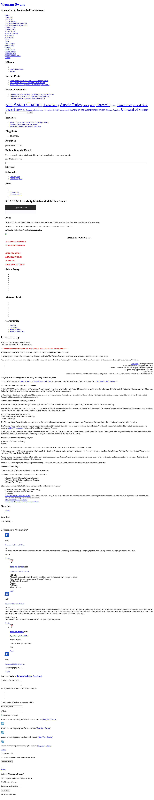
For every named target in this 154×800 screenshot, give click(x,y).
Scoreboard (49, 110)
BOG (92, 105)
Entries (14, 192)
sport (57, 110)
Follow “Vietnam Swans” (12, 774)
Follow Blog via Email (18, 150)
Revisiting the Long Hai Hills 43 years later (25, 126)
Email (17, 702)
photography (38, 110)
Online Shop (9, 46)
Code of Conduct (11, 33)
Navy (19, 109)
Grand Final (140, 105)
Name (7, 707)
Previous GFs (10, 50)
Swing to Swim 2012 (17, 331)
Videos (7, 58)
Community (9, 35)
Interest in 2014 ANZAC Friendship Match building (30, 96)
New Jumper (10, 43)
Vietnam (143, 109)
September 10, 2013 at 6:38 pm (14, 604)
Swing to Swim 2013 (13, 56)
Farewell (103, 105)
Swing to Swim (15, 329)
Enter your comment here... (10, 680)
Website (4, 711)
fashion (113, 105)
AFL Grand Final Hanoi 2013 (16, 23)
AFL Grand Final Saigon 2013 (16, 25)
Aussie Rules (71, 104)
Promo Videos (10, 52)
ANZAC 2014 (10, 27)
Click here (134, 364)
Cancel (3, 750)
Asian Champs (28, 104)
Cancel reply (37, 676)
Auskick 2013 (10, 29)
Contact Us (9, 37)
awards (86, 105)
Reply (7, 558)
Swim (102, 109)
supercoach (64, 110)
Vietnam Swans (13, 4)
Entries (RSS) (15, 177)
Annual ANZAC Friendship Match (17, 496)
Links (7, 39)
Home (7, 15)
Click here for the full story (105, 381)
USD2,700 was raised (15, 428)
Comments (15, 194)
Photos (7, 48)
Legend (10, 109)
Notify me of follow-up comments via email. (19, 757)
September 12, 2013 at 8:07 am (19, 636)
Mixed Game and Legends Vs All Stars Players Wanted (29, 85)
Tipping (109, 110)
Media (7, 41)
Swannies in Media (17, 69)
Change (53, 719)
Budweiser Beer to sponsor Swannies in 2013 (28, 98)
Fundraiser (124, 105)
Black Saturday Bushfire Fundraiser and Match (22, 502)
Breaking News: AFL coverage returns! (24, 124)
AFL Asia (8, 19)
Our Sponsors (27, 110)
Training (116, 110)
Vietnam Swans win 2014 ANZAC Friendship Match (29, 81)
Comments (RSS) (16, 179)
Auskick (13, 325)
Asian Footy (51, 105)
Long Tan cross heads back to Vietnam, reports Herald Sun (33, 94)
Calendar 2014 (10, 31)
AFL (9, 105)
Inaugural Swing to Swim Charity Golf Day (35, 381)
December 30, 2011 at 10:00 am (15, 545)
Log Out (46, 719)
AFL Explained (10, 21)
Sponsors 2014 (10, 54)
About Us (8, 17)
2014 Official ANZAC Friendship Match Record (27, 83)
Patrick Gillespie (24, 676)
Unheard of (129, 109)
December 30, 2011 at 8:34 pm (19, 571)
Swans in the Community (84, 109)
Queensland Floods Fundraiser (16, 500)
